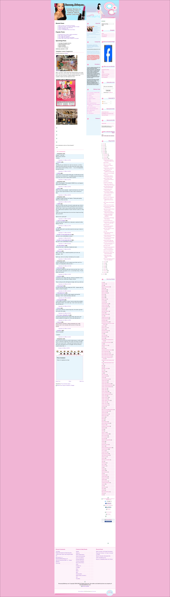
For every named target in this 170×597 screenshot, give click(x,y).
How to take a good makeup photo (108, 360)
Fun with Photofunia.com (108, 220)
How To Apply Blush (105, 351)
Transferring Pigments (106, 482)
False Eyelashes (105, 336)
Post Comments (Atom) (65, 383)
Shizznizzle (59, 267)
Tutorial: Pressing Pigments (108, 249)
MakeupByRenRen (61, 292)
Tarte (102, 473)
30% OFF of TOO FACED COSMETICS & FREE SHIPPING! (108, 215)
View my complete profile (91, 37)
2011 (104, 148)
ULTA (103, 485)
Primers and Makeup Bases (107, 447)
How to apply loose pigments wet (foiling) (66, 37)
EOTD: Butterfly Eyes (107, 195)
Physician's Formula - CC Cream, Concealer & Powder (68, 26)
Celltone (112, 126)
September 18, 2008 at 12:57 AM (64, 265)
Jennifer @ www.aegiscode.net (64, 234)
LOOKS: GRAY (104, 389)
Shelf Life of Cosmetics (106, 459)
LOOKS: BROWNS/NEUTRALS (107, 385)
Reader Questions (105, 453)
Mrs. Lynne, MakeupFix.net (63, 315)
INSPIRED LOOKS (105, 368)
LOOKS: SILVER (105, 398)
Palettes (103, 441)
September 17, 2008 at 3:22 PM (64, 179)
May (104, 266)
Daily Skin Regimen (105, 311)
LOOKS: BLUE (104, 382)
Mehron (103, 418)
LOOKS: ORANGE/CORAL (106, 394)
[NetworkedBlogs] (108, 519)
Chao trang (58, 563)
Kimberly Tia (78, 565)
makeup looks (104, 412)
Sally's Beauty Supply (105, 455)
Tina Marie (78, 578)
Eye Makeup (104, 320)
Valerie (58, 188)
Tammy (58, 308)
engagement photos (105, 317)
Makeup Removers (105, 414)
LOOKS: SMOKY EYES (106, 400)
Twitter (103, 71)
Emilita (58, 173)
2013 (104, 145)
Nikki (77, 572)
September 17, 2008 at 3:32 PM (64, 186)
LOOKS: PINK (104, 395)
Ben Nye (103, 294)
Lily (57, 227)
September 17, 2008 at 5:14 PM (64, 201)
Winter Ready (106, 162)
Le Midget (78, 567)
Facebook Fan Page (105, 69)
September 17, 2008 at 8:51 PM (64, 238)
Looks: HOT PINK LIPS (106, 392)
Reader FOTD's (104, 452)
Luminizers (104, 406)
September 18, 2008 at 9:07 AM (64, 306)
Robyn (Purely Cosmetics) (81, 575)
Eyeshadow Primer (105, 330)
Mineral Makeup (104, 421)
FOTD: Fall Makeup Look (63, 28)
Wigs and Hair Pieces (105, 491)
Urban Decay (104, 487)
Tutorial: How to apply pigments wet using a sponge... (108, 256)
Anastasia (59, 276)
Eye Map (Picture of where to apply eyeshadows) (67, 34)
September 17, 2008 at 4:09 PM (64, 195)
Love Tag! (105, 231)
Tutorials (103, 484)
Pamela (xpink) (79, 573)
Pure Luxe (103, 450)
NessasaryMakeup (81, 591)
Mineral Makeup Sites (105, 423)
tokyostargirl (60, 285)
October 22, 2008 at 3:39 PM (64, 348)
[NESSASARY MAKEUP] (108, 503)
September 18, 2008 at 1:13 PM (64, 320)
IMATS (103, 365)
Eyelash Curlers (104, 327)
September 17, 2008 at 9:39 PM (64, 259)
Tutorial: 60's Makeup (107, 194)
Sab (76, 577)
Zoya (102, 494)
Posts (104, 101)
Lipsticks (103, 377)
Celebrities (104, 302)
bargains (103, 288)
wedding (103, 490)
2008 (104, 152)
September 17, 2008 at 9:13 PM (64, 249)
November (106, 155)
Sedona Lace (104, 456)
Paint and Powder (105, 115)
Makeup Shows (104, 415)
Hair (102, 343)
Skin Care (103, 464)
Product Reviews (105, 449)
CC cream (103, 300)
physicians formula (105, 444)
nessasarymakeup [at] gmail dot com (93, 49)
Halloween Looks (105, 345)
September (106, 158)
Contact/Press (104, 36)
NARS (103, 430)
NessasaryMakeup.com (108, 44)
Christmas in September (108, 182)
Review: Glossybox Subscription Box (65, 27)
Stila (102, 467)
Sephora (103, 458)
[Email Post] (56, 147)
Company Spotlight (105, 306)
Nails (102, 429)
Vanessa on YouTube (105, 74)
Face (102, 333)
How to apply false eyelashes (64, 36)
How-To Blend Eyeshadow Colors (108, 362)
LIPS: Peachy (104, 374)
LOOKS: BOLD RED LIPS (106, 383)
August (105, 261)
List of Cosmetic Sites (105, 379)
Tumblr (103, 72)
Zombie (103, 493)
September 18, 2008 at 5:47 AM (64, 284)
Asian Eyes (104, 283)
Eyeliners (103, 329)
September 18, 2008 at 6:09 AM (64, 297)
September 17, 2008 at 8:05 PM (64, 232)
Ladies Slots (104, 123)
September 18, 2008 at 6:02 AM (64, 291)
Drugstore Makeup (105, 314)
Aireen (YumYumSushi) (80, 556)
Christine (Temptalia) (80, 561)
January (105, 272)
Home (70, 381)
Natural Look (104, 432)
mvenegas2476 (60, 299)
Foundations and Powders (106, 342)
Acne (102, 282)
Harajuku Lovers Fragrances (64, 51)
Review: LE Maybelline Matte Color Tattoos (66, 29)
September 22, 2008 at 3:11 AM (64, 336)
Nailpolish (103, 427)
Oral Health (104, 438)
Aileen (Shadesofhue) (80, 554)
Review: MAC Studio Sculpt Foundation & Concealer (68, 38)
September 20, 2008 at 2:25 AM (64, 328)
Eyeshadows (104, 332)
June (105, 264)
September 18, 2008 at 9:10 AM (64, 313)
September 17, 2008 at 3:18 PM (64, 171)
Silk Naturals (104, 462)
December (106, 154)
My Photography (105, 77)
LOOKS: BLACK (104, 380)
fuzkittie (59, 162)
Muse (77, 569)
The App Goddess (61, 245)
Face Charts (104, 335)
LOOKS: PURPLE (105, 397)
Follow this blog (108, 521)
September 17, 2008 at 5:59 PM (64, 218)
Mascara (103, 417)
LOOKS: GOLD (104, 388)
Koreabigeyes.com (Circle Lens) (107, 113)
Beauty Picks (104, 289)
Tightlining (103, 479)
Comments (105, 103)
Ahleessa (59, 251)
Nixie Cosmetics (104, 435)
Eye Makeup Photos (105, 321)
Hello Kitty (103, 348)
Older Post (82, 381)
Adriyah (77, 551)
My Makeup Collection (106, 426)
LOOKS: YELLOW (105, 403)
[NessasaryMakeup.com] (108, 61)
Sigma (103, 461)
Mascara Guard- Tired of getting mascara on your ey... (108, 199)
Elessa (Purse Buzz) (80, 562)
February (105, 270)
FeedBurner (110, 92)
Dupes (103, 315)
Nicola (77, 570)
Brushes (103, 297)
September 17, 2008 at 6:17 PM (64, 225)
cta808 (58, 203)
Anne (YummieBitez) (80, 557)
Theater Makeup (105, 476)
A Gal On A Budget (61, 220)
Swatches (103, 470)
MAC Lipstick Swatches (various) (64, 35)
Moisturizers (104, 424)
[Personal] (108, 509)
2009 (104, 151)
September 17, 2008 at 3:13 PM (64, 160)
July (104, 263)
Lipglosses (104, 371)
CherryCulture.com (105, 303)
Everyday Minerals (105, 318)
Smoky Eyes (104, 465)
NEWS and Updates (105, 433)
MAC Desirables (106, 224)
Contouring (104, 309)
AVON (103, 285)
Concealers (104, 308)
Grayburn (59, 330)
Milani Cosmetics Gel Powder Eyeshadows (66, 25)
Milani (103, 420)
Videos (103, 488)
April (105, 267)
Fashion (103, 338)
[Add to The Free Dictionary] (108, 507)
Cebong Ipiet (94, 591)
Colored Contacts (105, 305)
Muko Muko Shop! (107, 245)
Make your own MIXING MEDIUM (108, 409)
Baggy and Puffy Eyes (106, 286)
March (105, 269)
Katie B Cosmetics (105, 75)
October (105, 157)
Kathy (77, 564)
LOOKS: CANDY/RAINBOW (107, 386)
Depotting (103, 312)
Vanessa (59, 322)
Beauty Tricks (104, 291)
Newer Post (58, 381)
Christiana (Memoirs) (80, 559)
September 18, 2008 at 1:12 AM (64, 274)
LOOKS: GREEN (105, 391)
